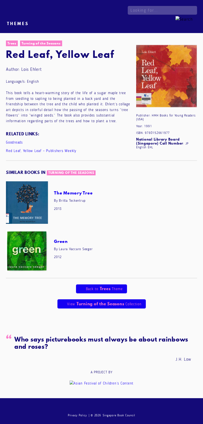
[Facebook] (92, 407)
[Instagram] (101, 407)
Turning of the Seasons (41, 43)
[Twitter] (111, 407)
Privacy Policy (77, 415)
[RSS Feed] (120, 407)
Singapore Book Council (119, 415)
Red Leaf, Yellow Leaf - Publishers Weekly (41, 151)
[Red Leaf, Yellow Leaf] (166, 77)
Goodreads (14, 142)
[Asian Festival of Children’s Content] (101, 383)
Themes (18, 24)
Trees (11, 43)
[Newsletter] (82, 407)
